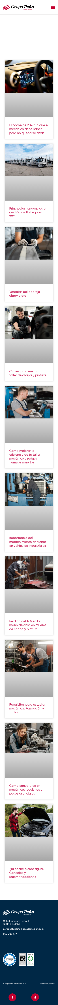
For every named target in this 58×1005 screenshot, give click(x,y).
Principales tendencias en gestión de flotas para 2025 (28, 212)
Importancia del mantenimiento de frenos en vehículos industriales (28, 541)
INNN (53, 983)
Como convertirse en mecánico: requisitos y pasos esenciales (25, 789)
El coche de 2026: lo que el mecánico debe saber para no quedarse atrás (28, 129)
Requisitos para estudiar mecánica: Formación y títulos (27, 708)
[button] (53, 7)
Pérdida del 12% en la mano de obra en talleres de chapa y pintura (27, 625)
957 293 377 (10, 934)
